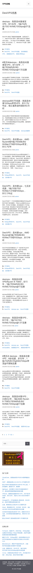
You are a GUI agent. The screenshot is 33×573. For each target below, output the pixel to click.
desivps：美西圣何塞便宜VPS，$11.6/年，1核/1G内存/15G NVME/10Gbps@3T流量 (16, 25)
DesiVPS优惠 (15, 51)
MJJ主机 (9, 565)
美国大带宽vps (20, 54)
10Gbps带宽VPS (9, 175)
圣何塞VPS (8, 177)
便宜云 (24, 565)
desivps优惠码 (25, 131)
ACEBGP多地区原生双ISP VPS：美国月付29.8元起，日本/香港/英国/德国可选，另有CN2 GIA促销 (16, 513)
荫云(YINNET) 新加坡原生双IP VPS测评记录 (15, 518)
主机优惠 (23, 563)
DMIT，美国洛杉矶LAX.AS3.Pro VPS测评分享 (16, 482)
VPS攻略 (6, 4)
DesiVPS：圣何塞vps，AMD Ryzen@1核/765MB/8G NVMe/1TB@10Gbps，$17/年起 (16, 236)
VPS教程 (7, 385)
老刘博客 (19, 565)
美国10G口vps (25, 426)
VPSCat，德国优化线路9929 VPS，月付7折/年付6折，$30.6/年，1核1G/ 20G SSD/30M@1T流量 (16, 495)
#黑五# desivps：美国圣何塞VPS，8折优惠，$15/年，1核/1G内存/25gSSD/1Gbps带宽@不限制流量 (16, 360)
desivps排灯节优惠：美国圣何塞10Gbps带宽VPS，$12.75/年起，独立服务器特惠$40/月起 (16, 104)
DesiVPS (7, 51)
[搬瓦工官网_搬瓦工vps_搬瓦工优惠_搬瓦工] (13, 465)
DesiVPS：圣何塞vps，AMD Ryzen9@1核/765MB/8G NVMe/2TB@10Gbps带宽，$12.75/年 (15, 143)
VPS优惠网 (18, 562)
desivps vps (15, 309)
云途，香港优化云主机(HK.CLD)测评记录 (14, 504)
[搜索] (27, 443)
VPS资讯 (7, 49)
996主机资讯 (25, 562)
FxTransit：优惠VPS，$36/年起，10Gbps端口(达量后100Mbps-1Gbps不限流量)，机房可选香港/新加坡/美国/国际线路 (16, 533)
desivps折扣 (6, 347)
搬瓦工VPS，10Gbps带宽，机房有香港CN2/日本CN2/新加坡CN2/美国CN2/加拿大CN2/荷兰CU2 (16, 539)
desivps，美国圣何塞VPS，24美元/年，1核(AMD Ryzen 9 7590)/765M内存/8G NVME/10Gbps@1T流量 (15, 400)
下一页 (11, 434)
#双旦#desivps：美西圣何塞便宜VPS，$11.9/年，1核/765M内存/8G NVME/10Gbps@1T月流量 (15, 66)
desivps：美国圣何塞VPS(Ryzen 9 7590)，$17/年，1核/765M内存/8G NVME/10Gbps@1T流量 (15, 283)
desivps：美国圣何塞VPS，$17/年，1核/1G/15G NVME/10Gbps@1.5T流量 (15, 320)
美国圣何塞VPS (25, 347)
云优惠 (14, 565)
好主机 (28, 563)
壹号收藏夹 (17, 563)
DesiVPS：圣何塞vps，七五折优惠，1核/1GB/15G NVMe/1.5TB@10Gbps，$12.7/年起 (16, 190)
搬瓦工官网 (11, 562)
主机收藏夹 (10, 563)
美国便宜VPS (10, 54)
